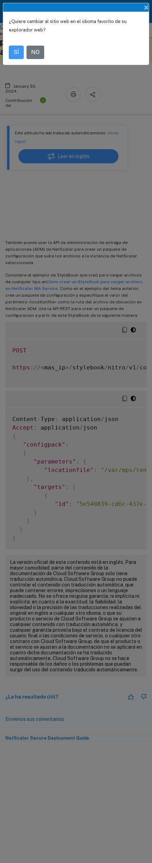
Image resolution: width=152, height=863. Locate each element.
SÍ (16, 52)
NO (35, 52)
